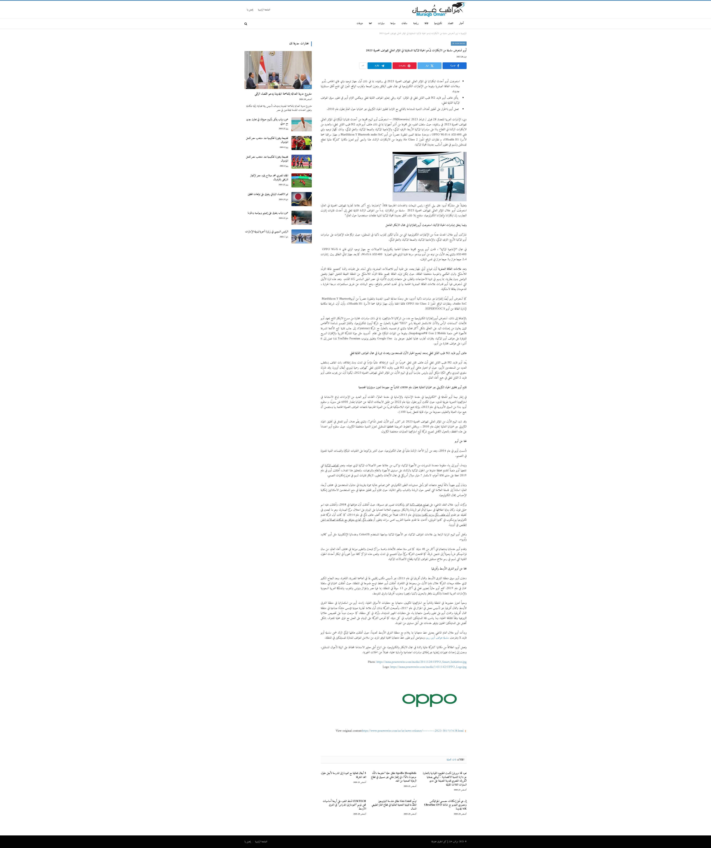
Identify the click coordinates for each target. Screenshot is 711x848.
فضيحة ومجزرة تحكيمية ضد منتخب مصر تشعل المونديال (267, 140)
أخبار (461, 23)
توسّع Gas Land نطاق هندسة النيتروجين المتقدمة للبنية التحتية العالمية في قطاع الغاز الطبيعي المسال (394, 805)
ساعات (404, 23)
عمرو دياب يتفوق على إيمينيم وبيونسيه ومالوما (268, 213)
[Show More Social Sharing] (363, 65)
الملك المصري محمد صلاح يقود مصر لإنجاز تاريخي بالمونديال (269, 178)
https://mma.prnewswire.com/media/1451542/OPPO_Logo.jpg (428, 667)
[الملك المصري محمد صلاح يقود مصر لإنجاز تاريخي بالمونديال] (301, 180)
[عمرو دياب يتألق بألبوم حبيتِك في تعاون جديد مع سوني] (301, 124)
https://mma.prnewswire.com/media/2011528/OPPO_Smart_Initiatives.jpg (421, 662)
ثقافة (426, 23)
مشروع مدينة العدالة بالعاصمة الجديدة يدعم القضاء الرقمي (283, 94)
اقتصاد (450, 23)
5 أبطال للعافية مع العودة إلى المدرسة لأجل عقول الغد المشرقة (343, 775)
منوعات (360, 23)
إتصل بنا (250, 10)
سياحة (392, 23)
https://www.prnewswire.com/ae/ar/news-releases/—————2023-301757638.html (412, 730)
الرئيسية (464, 34)
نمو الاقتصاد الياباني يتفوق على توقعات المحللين (268, 194)
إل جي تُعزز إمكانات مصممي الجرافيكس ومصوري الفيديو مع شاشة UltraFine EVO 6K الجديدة (445, 805)
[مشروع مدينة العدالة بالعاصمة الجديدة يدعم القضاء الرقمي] (278, 70)
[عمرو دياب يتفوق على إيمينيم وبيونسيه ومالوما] (301, 218)
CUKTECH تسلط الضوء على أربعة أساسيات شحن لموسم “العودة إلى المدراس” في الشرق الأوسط (344, 805)
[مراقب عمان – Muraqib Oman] (439, 9)
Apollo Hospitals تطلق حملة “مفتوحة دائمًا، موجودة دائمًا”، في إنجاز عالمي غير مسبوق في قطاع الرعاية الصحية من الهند (393, 777)
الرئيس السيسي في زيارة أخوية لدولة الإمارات (266, 232)
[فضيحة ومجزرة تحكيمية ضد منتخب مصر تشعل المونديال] (301, 143)
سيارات (381, 23)
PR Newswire (458, 43)
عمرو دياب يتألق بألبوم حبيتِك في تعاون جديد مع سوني (267, 122)
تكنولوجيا (438, 23)
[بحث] (246, 23)
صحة (370, 23)
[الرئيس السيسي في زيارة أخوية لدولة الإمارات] (301, 236)
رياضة (416, 23)
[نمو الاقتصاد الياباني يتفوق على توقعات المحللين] (301, 199)
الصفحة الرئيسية (264, 10)
